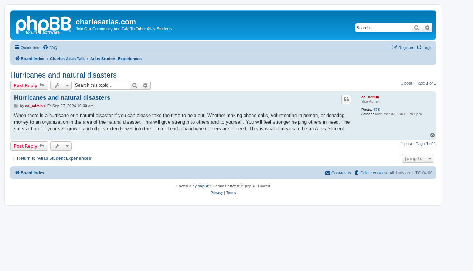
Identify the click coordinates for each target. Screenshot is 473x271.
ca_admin (370, 97)
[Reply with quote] (346, 99)
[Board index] (44, 24)
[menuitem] (49, 47)
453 (376, 109)
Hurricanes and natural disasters (63, 75)
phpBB (204, 186)
